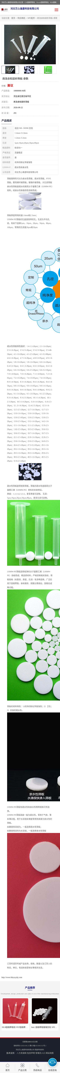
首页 (13, 18)
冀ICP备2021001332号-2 (38, 1045)
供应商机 (21, 18)
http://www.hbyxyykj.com (12, 977)
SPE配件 (31, 18)
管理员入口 (40, 1053)
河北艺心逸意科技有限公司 (25, 1050)
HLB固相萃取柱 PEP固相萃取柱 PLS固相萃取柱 (22, 1027)
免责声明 (31, 1053)
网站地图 (50, 1053)
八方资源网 (22, 1053)
